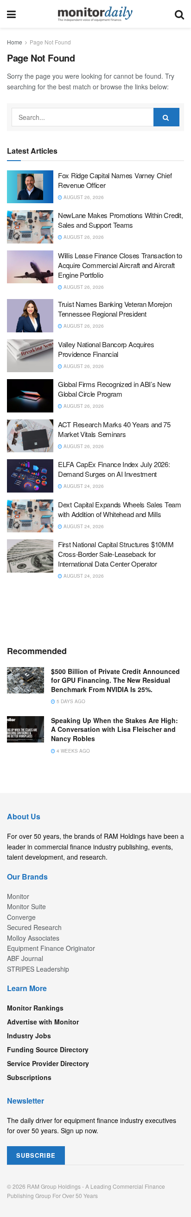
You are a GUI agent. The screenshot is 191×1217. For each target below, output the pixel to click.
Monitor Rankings (35, 1007)
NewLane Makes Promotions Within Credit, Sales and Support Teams (120, 220)
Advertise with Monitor (43, 1021)
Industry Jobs (29, 1035)
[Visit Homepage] (95, 14)
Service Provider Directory (48, 1063)
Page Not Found (50, 42)
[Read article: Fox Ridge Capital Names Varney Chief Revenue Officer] (30, 187)
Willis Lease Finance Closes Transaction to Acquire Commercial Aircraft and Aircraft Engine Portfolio (120, 265)
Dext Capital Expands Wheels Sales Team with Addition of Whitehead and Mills (119, 509)
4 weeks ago (72, 751)
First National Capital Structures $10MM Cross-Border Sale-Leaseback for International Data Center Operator (115, 553)
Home (14, 42)
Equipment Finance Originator (51, 948)
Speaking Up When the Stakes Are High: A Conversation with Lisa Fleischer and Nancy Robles (114, 729)
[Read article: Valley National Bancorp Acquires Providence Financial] (30, 356)
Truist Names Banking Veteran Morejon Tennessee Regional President (115, 308)
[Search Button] (179, 14)
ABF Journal (25, 958)
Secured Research (34, 927)
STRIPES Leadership (38, 969)
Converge (21, 917)
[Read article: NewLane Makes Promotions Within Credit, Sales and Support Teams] (30, 226)
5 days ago (70, 701)
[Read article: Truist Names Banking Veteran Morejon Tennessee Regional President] (30, 315)
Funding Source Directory (48, 1049)
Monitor (18, 896)
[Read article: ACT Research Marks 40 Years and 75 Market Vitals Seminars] (30, 436)
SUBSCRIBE (36, 1155)
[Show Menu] (11, 14)
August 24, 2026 (83, 486)
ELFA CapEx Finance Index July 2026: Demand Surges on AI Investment (114, 469)
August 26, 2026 (83, 197)
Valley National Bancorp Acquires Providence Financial (106, 349)
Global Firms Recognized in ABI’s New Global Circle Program (114, 389)
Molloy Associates (33, 937)
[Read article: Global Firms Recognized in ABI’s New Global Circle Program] (30, 395)
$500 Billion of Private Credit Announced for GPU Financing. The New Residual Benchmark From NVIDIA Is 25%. (115, 680)
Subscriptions (29, 1077)
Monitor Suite (26, 906)
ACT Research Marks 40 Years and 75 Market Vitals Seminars (114, 429)
